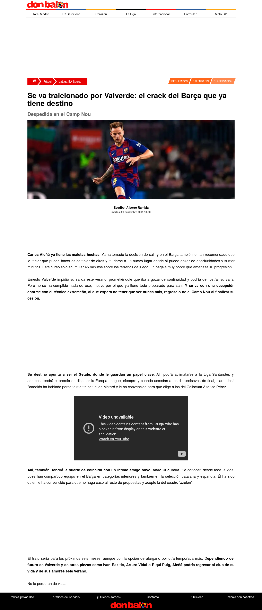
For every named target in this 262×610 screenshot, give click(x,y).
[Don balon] (126, 4)
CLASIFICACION (223, 81)
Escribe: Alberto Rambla (131, 207)
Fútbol (47, 81)
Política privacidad (22, 597)
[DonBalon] (32, 81)
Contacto (153, 597)
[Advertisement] (132, 48)
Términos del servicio (65, 597)
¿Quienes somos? (109, 597)
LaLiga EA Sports (70, 81)
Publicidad (196, 597)
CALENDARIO (201, 81)
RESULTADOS (179, 81)
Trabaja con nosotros (240, 597)
